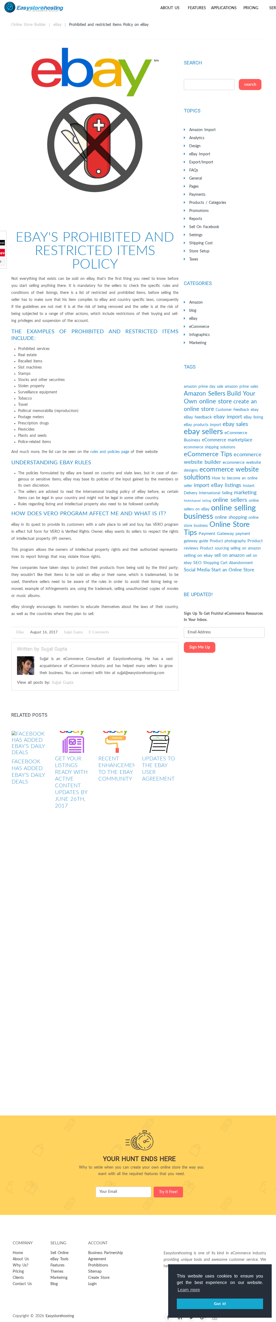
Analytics (196, 138)
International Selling (215, 493)
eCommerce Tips (208, 454)
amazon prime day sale (203, 387)
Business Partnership (105, 1253)
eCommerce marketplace (227, 440)
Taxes (193, 259)
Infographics (199, 335)
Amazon (196, 302)
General (195, 178)
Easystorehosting (60, 1316)
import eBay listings (217, 485)
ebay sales (235, 424)
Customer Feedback (232, 410)
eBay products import (202, 425)
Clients (18, 1278)
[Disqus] (94, 894)
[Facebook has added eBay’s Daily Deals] (30, 743)
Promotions (199, 211)
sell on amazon (229, 555)
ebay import (227, 417)
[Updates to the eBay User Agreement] (160, 742)
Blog (54, 1284)
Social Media (197, 570)
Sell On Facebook (204, 227)
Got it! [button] (220, 1304)
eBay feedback (198, 417)
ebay (254, 410)
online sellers (230, 500)
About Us (170, 8)
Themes (56, 1271)
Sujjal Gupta (73, 632)
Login (92, 1284)
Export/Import (201, 162)
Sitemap (95, 1271)
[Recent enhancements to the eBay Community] (116, 742)
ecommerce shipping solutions (209, 447)
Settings (195, 235)
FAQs (193, 170)
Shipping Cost (201, 243)
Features (197, 8)
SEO (197, 563)
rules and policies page (109, 452)
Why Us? (20, 1265)
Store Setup (199, 251)
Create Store (98, 1278)
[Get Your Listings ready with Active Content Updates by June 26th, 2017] (73, 742)
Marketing (197, 343)
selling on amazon (245, 548)
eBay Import (199, 154)
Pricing (250, 8)
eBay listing (253, 417)
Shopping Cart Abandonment (228, 563)
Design (195, 146)
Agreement (97, 1259)
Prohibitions (98, 1265)
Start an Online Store (232, 570)
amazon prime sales (241, 387)
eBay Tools (59, 1259)
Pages (194, 186)
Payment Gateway (216, 533)
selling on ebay (198, 555)
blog (192, 311)
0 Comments (99, 632)
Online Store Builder (28, 25)
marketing (245, 492)
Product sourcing (214, 548)
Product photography (228, 541)
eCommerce (199, 327)
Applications (224, 8)
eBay (57, 25)
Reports (195, 219)
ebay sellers (203, 432)
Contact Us (22, 1284)
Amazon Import (202, 130)
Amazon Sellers (204, 393)
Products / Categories (207, 203)
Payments (197, 195)
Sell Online (59, 1253)
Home (18, 1253)
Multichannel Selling (197, 500)
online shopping (231, 517)
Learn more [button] (189, 1289)
